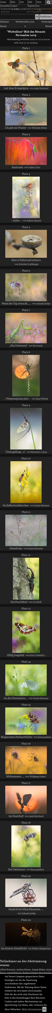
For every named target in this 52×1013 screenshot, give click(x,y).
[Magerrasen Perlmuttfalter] (26, 721)
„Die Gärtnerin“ (18, 345)
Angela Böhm (38, 969)
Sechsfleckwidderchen (16, 505)
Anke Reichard (41, 88)
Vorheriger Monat (46, 24)
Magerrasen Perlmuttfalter (16, 737)
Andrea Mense (23, 969)
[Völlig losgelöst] (26, 632)
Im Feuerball (16, 816)
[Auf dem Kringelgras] (26, 68)
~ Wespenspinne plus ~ (17, 399)
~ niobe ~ (16, 220)
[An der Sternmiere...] (26, 680)
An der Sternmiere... (16, 698)
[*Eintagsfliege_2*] (26, 429)
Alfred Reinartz (7, 969)
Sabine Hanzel (34, 220)
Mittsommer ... (15, 776)
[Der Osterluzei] (26, 846)
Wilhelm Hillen (39, 128)
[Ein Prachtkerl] (26, 579)
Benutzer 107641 (39, 452)
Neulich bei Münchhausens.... (26, 909)
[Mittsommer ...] (26, 760)
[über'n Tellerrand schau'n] (26, 244)
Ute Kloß (37, 602)
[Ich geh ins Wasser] (26, 111)
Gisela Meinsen (41, 505)
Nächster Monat (4, 24)
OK (44, 1009)
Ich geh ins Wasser (15, 128)
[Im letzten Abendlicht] (26, 934)
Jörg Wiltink (42, 398)
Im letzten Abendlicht (14, 948)
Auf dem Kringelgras (16, 88)
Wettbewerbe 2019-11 (25, 24)
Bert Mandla (45, 973)
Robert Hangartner (41, 948)
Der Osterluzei (16, 869)
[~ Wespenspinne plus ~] (26, 375)
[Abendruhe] (26, 530)
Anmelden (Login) (8, 5)
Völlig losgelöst (15, 655)
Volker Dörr (34, 167)
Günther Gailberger (29, 264)
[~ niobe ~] (26, 197)
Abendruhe (15, 548)
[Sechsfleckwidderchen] (26, 482)
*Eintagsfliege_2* (15, 452)
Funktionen (46, 16)
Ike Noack (38, 345)
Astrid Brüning (14, 973)
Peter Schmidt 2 (37, 655)
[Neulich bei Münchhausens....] (26, 893)
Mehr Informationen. (32, 1009)
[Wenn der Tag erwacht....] (26, 287)
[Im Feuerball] (26, 800)
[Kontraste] (26, 151)
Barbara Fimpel (30, 973)
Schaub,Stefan (43, 303)
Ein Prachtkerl (19, 602)
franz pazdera (44, 737)
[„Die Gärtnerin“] (26, 328)
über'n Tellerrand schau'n (26, 260)
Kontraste (17, 167)
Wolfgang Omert (38, 776)
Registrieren (33, 5)
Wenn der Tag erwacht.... (16, 303)
